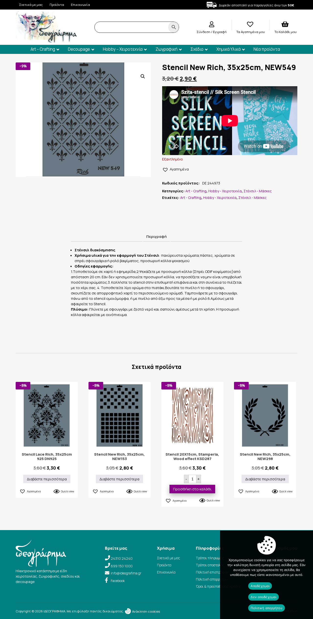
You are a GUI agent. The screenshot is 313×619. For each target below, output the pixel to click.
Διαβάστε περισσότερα (47, 479)
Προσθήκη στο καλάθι (192, 489)
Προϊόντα (57, 4)
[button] (142, 76)
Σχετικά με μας (31, 4)
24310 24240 (122, 558)
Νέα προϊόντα (267, 49)
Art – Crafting (43, 49)
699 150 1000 (122, 566)
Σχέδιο (196, 49)
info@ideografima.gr (126, 573)
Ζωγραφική (167, 49)
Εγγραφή (220, 32)
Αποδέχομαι (260, 586)
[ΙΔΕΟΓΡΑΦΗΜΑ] (46, 41)
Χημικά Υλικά (228, 49)
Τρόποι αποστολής (210, 565)
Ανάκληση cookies (145, 611)
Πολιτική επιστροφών (212, 572)
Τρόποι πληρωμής (210, 558)
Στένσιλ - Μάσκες (258, 191)
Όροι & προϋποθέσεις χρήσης (218, 586)
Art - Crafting (195, 191)
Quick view (67, 491)
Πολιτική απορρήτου (211, 579)
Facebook (118, 580)
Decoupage (79, 49)
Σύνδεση (204, 32)
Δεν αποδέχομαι (263, 597)
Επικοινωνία (80, 4)
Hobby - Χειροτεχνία (225, 191)
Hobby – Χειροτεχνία (123, 49)
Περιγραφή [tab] (156, 236)
